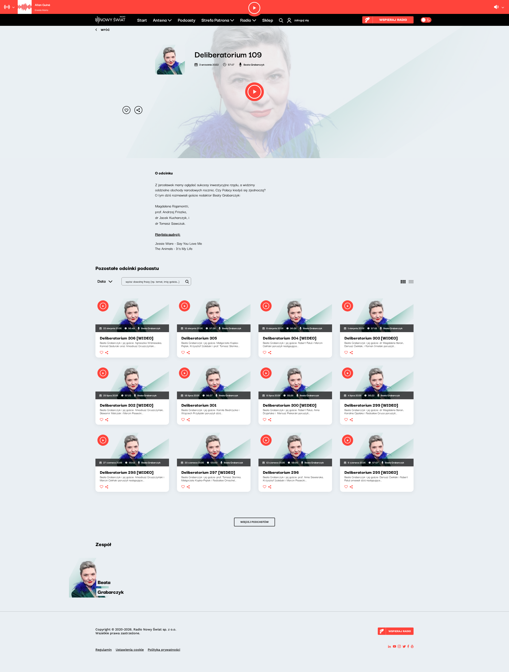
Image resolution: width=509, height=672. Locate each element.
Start (142, 19)
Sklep (267, 19)
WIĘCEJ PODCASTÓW (254, 521)
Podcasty (186, 19)
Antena (160, 19)
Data (101, 281)
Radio (245, 19)
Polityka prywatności (164, 650)
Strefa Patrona (215, 19)
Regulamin (103, 650)
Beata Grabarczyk (254, 64)
